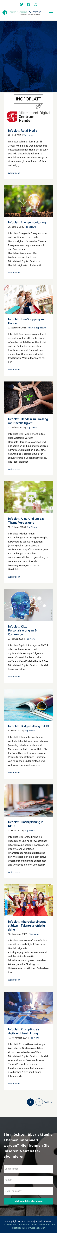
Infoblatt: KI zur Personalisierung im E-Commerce (28, 601)
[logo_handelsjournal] (21, 10)
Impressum (23, 1225)
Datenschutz (9, 1225)
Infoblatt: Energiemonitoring (28, 198)
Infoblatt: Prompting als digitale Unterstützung (28, 1004)
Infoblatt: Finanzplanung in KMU (28, 798)
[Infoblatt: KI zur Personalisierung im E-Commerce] (28, 605)
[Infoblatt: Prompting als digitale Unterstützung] (28, 1008)
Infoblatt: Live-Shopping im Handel (28, 297)
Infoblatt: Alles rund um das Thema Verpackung (28, 493)
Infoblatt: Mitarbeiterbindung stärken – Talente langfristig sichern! (28, 896)
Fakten (31, 327)
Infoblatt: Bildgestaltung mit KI (28, 702)
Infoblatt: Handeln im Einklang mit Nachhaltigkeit (28, 393)
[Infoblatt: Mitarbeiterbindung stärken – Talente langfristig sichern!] (28, 900)
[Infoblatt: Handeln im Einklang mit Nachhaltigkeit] (28, 397)
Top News (28, 135)
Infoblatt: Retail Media (28, 106)
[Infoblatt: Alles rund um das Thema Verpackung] (28, 497)
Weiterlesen (14, 173)
